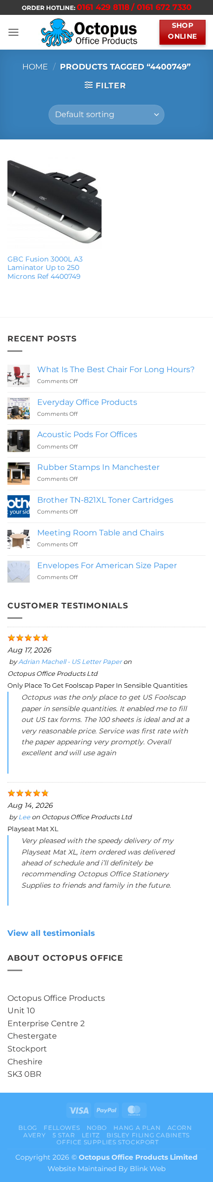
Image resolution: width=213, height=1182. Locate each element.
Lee (24, 817)
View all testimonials (51, 933)
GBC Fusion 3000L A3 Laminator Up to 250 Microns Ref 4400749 (45, 267)
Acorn (179, 1127)
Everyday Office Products (87, 402)
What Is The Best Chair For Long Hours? (116, 369)
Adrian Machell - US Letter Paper (70, 661)
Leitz (91, 1135)
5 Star (64, 1135)
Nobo (97, 1127)
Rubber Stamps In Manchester (98, 467)
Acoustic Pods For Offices (87, 434)
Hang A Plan (136, 1127)
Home (35, 66)
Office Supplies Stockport (107, 1142)
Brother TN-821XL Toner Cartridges (105, 500)
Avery (34, 1135)
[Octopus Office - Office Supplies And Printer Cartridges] (89, 32)
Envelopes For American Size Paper (107, 565)
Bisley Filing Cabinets (147, 1135)
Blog (27, 1127)
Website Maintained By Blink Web (106, 1168)
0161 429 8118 (103, 7)
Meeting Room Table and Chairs (100, 532)
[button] (13, 32)
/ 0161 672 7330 (161, 7)
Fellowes (62, 1127)
